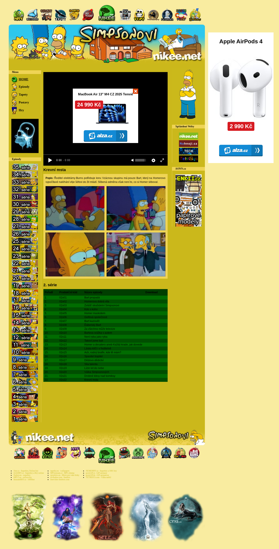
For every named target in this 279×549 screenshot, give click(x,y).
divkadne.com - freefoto (60, 477)
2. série (50, 285)
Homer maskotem (94, 313)
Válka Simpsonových (96, 372)
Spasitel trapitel (93, 356)
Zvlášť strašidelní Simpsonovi (101, 305)
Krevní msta (91, 379)
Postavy (23, 102)
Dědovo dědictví (94, 360)
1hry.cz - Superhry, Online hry (26, 471)
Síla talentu (91, 364)
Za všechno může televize (99, 328)
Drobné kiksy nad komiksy (99, 375)
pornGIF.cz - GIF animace (96, 473)
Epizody (23, 86)
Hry (21, 110)
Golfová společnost (95, 317)
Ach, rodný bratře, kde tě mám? (102, 352)
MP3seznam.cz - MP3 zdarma (62, 473)
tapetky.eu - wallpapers (60, 471)
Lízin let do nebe (94, 368)
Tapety (23, 94)
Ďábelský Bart (92, 325)
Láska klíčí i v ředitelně (97, 348)
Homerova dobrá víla (96, 301)
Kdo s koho (91, 309)
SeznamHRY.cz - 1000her (24, 479)
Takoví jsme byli (93, 340)
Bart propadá (92, 297)
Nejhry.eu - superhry (22, 475)
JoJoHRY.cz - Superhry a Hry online (29, 473)
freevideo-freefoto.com (59, 479)
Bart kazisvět (91, 321)
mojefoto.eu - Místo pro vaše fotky (64, 475)
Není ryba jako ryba (95, 336)
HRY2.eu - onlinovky (23, 477)
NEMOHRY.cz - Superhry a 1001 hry (101, 471)
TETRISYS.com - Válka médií (98, 477)
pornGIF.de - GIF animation (97, 475)
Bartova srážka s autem (98, 332)
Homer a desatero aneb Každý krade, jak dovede (113, 344)
